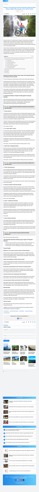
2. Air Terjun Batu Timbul (10, 61)
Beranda (7, 476)
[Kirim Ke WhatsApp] (35, 14)
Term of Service (30, 476)
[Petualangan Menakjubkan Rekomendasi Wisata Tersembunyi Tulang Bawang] (23, 359)
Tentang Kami (16, 476)
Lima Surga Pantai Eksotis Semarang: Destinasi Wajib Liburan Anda (31, 353)
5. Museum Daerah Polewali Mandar (12, 65)
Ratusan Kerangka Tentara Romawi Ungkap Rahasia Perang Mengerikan (21, 465)
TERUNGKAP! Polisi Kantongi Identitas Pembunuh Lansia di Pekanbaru (21, 406)
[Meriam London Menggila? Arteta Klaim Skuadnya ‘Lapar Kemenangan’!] (5, 422)
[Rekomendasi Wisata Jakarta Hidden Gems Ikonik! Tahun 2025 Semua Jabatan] (23, 348)
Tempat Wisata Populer (14, 311)
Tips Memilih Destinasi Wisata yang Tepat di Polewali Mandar (15, 68)
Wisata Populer (6, 312)
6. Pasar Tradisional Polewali (10, 66)
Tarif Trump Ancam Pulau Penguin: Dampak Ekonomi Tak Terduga (20, 460)
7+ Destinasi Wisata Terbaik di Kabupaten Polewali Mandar (15, 59)
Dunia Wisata (6, 311)
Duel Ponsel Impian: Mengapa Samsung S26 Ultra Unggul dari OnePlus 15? (22, 450)
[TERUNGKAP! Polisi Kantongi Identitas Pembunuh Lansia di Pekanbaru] (5, 407)
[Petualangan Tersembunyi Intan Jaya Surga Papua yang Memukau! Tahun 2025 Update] (15, 348)
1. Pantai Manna (9, 60)
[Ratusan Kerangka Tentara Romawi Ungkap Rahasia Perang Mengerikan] (5, 466)
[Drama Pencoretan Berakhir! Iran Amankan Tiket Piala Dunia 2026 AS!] (5, 417)
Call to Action (7, 72)
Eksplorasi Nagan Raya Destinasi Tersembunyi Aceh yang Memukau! (31, 365)
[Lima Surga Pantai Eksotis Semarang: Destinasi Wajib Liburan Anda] (32, 348)
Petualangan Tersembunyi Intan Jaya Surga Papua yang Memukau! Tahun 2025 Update (15, 353)
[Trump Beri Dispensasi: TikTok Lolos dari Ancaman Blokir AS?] (5, 471)
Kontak (21, 476)
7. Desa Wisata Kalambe (10, 67)
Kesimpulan (7, 71)
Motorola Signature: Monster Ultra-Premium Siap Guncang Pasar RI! (17, 442)
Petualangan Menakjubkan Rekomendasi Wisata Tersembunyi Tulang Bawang (23, 363)
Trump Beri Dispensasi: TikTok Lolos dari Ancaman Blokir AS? (20, 470)
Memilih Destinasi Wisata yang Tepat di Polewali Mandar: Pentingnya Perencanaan (19, 57)
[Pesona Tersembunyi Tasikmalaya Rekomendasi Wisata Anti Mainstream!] (15, 359)
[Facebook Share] (26, 14)
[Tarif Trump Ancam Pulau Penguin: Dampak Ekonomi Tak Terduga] (5, 461)
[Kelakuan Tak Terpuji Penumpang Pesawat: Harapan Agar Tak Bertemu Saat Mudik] (5, 455)
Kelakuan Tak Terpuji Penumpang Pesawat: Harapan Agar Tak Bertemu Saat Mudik (21, 455)
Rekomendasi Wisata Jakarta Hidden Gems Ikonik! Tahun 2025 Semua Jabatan (23, 353)
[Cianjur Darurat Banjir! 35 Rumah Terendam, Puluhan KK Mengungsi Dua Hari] (5, 412)
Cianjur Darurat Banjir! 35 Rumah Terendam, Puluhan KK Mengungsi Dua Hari (21, 412)
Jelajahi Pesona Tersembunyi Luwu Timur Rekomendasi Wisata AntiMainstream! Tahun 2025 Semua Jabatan (7, 363)
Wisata (22, 10)
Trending (11, 476)
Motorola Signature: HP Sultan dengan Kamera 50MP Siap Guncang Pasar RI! (19, 436)
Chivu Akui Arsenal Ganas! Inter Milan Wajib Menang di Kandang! (17, 439)
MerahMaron (18, 10)
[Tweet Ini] (28, 14)
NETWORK (5, 0)
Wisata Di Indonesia (28, 311)
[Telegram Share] (32, 14)
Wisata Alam (22, 311)
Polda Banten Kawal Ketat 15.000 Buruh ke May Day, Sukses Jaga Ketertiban (20, 401)
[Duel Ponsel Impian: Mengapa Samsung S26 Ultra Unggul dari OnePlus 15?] (5, 450)
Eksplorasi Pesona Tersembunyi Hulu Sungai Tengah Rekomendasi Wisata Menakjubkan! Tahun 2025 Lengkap (6, 353)
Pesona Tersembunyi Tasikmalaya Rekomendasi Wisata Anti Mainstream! (14, 363)
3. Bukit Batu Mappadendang (10, 62)
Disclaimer (25, 476)
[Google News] (19, 318)
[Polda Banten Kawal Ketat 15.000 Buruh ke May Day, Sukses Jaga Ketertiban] (5, 402)
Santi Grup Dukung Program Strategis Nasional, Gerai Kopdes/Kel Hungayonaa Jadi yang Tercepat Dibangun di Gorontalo (20, 430)
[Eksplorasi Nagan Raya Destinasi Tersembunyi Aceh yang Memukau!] (32, 360)
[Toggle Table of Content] (32, 56)
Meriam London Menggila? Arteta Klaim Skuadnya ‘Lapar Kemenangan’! (21, 422)
